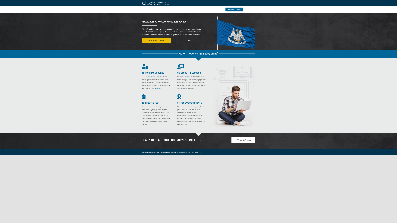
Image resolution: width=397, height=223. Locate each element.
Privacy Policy (190, 152)
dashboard (157, 88)
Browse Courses (155, 77)
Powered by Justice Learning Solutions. (164, 152)
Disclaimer (198, 152)
